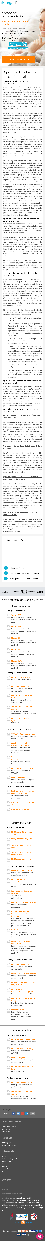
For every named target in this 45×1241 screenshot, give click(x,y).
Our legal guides (6, 1129)
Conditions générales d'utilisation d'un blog (20, 744)
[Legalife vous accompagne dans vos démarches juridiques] (10, 3)
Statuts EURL (16, 661)
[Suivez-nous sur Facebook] (13, 1113)
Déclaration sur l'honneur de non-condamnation (22, 792)
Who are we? (5, 1156)
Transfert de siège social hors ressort (23, 846)
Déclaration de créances (21, 930)
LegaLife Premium (7, 1161)
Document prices (7, 1164)
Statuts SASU (16, 626)
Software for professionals (9, 1145)
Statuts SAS (16, 615)
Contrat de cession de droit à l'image (23, 999)
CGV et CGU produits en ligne (23, 768)
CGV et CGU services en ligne (23, 734)
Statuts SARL (16, 649)
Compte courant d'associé (21, 870)
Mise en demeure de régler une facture (22, 942)
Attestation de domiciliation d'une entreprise (22, 803)
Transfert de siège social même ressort (21, 853)
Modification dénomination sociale (22, 833)
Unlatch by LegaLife (7, 1143)
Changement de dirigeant (21, 839)
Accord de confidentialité (21, 686)
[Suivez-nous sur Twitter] (18, 1113)
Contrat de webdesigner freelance (21, 758)
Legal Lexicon (6, 1132)
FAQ (3, 1171)
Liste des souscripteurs (20, 809)
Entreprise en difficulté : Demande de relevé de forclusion (21, 913)
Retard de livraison (19, 1010)
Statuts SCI (15, 638)
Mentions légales (18, 777)
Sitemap (4, 1174)
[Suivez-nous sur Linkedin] (26, 1113)
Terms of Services (7, 1169)
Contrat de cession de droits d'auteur (23, 696)
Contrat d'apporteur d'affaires (23, 902)
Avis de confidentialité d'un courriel (22, 708)
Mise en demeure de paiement (23, 973)
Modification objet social (21, 859)
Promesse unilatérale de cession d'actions (21, 880)
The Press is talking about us (10, 1159)
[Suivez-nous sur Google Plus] (22, 1113)
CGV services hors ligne (20, 677)
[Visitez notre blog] (32, 1113)
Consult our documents (9, 1127)
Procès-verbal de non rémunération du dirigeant (22, 990)
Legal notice (5, 1166)
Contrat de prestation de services (21, 892)
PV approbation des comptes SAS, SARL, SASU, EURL (23, 983)
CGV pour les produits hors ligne (22, 719)
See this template (18, 59)
